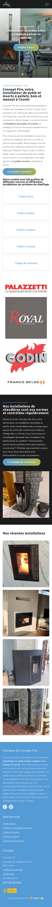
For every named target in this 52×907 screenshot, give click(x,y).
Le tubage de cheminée (21, 462)
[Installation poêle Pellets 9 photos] (26, 734)
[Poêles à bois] (26, 202)
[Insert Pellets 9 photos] (26, 635)
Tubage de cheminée (13, 841)
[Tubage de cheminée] (26, 269)
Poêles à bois (26, 47)
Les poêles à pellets (19, 171)
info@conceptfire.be (13, 870)
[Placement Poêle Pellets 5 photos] (26, 685)
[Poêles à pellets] (26, 219)
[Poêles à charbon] (26, 236)
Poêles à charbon (11, 832)
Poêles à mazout (11, 836)
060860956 (8, 874)
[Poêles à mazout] (26, 252)
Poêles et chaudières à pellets (17, 828)
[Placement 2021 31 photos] (26, 586)
